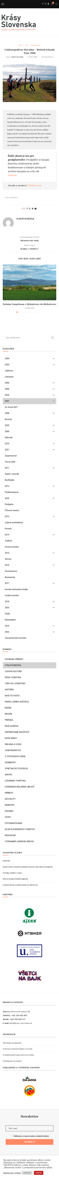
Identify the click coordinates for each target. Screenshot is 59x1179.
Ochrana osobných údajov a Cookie (17, 1048)
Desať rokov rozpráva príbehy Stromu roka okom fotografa (28, 867)
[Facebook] (42, 7)
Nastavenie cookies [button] (12, 1173)
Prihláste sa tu (34, 185)
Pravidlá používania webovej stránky (18, 1055)
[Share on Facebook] (27, 208)
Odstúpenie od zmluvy (12, 1061)
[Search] (56, 4)
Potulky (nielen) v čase (12, 873)
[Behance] (48, 7)
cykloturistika (11, 198)
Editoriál (6, 861)
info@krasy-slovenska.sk (21, 1023)
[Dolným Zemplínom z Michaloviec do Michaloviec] (29, 282)
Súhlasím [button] (39, 1173)
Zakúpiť (12, 175)
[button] (5, 288)
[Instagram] (45, 7)
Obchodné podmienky (12, 1042)
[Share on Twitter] (30, 208)
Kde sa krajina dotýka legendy (15, 879)
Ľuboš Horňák (17, 56)
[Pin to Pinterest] (32, 208)
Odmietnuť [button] (27, 1173)
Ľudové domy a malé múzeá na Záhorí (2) (20, 885)
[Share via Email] (35, 208)
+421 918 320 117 (17, 1019)
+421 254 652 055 (19, 1015)
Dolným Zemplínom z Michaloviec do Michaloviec (29, 304)
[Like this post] (24, 208)
